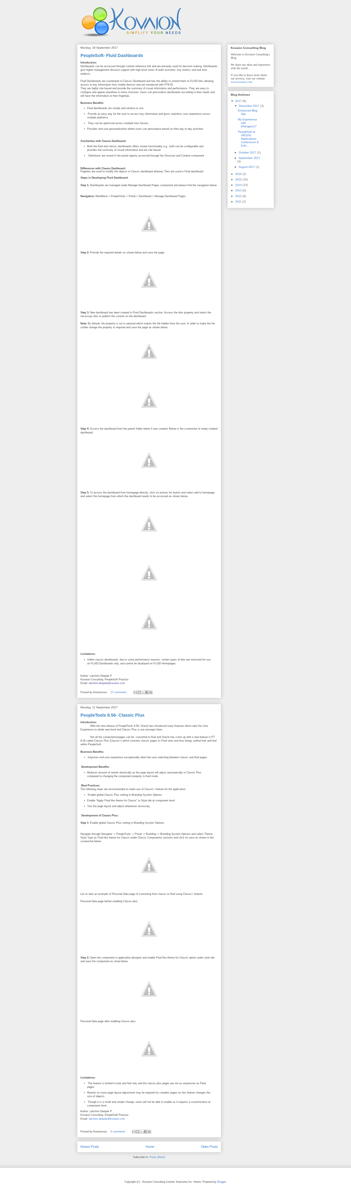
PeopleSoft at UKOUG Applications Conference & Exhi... (248, 138)
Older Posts (209, 1146)
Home (150, 1146)
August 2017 (247, 166)
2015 (239, 179)
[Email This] (135, 692)
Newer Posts (89, 1146)
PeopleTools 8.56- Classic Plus (112, 715)
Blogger (221, 1181)
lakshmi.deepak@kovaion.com (107, 683)
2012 (239, 196)
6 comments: (118, 1131)
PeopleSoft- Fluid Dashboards (111, 55)
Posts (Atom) (157, 1157)
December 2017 (249, 105)
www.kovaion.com (241, 82)
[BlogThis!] (139, 692)
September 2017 (249, 158)
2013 (239, 190)
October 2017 (248, 152)
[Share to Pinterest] (151, 692)
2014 (239, 185)
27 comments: (119, 692)
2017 (239, 101)
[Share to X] (143, 692)
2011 (238, 201)
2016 (239, 174)
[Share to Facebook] (147, 692)
